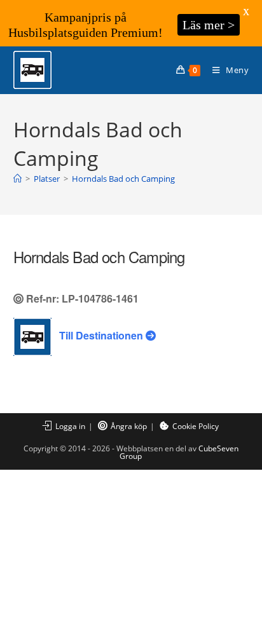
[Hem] (17, 178)
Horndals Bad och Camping (123, 178)
